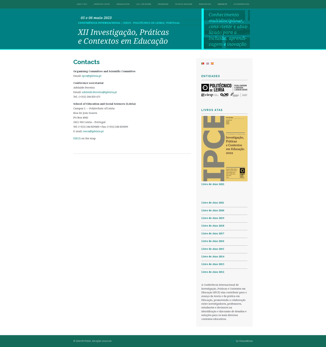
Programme (163, 4)
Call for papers (143, 4)
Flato (232, 340)
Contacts (222, 4)
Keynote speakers (183, 4)
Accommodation (241, 4)
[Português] (202, 63)
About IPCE (82, 4)
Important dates (102, 4)
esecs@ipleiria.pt (93, 131)
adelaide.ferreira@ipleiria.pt (99, 92)
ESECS (77, 138)
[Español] (212, 63)
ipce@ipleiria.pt (92, 75)
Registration (205, 4)
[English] (207, 63)
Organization (122, 4)
